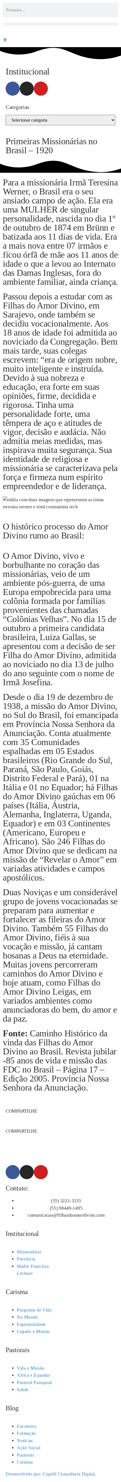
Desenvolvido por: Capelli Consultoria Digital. (51, 1474)
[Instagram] (27, 89)
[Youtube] (41, 89)
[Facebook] (13, 89)
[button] (60, 24)
